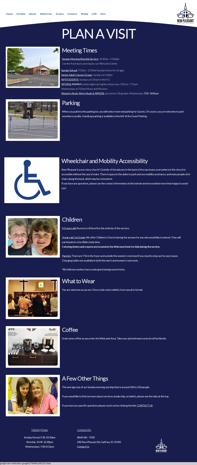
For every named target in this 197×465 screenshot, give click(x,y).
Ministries (46, 13)
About (33, 13)
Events (60, 13)
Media (84, 13)
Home (9, 13)
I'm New (21, 13)
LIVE (94, 13)
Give (103, 13)
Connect (72, 13)
